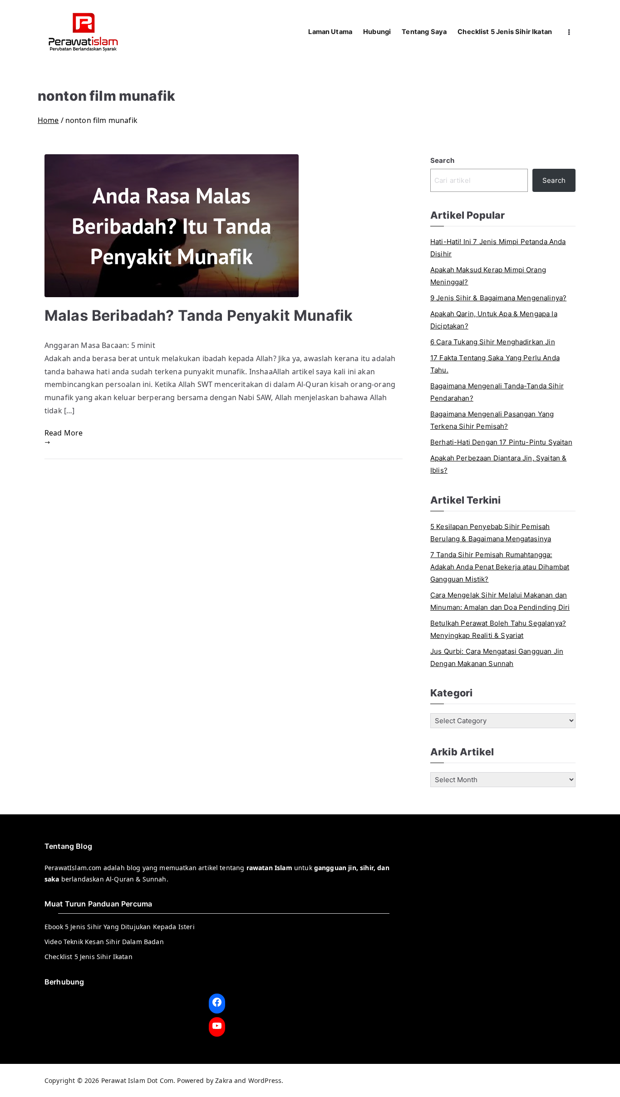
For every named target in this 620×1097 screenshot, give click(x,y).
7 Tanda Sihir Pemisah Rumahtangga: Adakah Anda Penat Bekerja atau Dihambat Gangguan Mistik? (499, 566)
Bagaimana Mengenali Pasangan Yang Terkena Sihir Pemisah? (492, 420)
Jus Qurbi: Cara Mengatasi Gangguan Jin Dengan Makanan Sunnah (496, 657)
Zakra (223, 1080)
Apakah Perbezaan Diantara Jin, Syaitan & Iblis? (498, 464)
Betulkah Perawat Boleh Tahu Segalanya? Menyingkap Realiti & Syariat (498, 629)
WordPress (264, 1080)
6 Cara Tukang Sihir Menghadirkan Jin (492, 342)
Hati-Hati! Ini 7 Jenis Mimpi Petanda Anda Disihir (498, 247)
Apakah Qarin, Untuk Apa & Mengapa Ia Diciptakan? (493, 319)
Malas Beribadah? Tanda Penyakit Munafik (198, 315)
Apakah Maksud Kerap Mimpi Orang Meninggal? (488, 275)
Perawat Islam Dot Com (137, 1080)
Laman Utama (330, 32)
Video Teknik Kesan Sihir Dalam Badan (104, 941)
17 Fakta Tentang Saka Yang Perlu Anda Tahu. (495, 363)
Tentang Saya (424, 32)
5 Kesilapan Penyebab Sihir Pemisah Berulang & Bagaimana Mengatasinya (490, 532)
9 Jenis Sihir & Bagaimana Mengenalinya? (498, 298)
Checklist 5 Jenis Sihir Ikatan (505, 32)
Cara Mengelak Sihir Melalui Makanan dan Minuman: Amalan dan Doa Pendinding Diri (500, 601)
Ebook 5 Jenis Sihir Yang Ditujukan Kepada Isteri (119, 926)
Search (442, 160)
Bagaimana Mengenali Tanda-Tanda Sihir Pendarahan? (497, 392)
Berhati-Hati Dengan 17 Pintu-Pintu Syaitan (501, 442)
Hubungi (377, 32)
